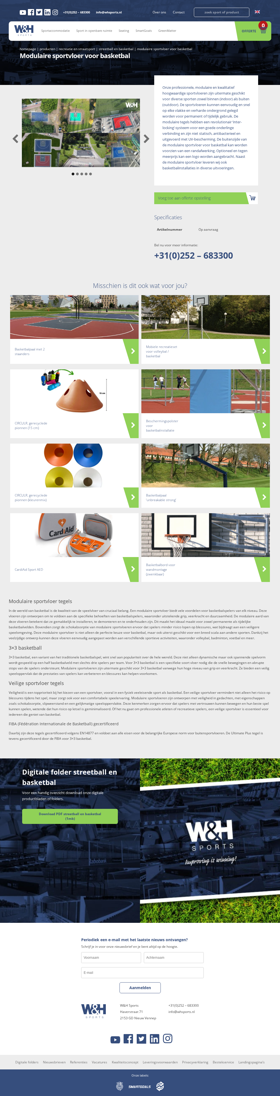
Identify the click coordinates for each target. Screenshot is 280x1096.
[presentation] (15, 139)
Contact (179, 12)
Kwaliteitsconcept (125, 1062)
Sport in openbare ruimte (94, 30)
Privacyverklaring (195, 1062)
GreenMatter (167, 30)
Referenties (79, 1062)
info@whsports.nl (109, 12)
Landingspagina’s (251, 1062)
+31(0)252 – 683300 (76, 12)
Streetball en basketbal (116, 49)
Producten (47, 49)
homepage (28, 49)
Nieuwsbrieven (54, 1062)
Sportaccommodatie (55, 30)
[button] (72, 171)
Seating (124, 30)
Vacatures (99, 1062)
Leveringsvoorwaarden (160, 1062)
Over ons (159, 12)
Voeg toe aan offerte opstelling (184, 198)
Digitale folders (27, 1062)
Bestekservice (223, 1062)
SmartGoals (144, 30)
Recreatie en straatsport (77, 49)
